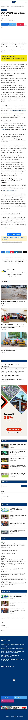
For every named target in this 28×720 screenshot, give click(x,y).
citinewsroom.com (9, 228)
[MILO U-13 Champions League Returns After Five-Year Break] (4, 453)
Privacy (3, 493)
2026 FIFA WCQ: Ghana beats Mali (17, 458)
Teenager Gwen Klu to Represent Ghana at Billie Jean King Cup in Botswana (18, 445)
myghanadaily (9, 18)
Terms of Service (5, 496)
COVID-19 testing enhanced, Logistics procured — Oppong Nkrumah (21, 261)
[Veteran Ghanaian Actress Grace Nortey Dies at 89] (4, 517)
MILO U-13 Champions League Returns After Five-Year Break (17, 452)
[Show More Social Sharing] (25, 24)
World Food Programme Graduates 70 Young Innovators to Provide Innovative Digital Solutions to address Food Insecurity (13, 326)
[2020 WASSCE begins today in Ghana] (14, 33)
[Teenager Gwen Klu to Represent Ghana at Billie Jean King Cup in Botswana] (4, 446)
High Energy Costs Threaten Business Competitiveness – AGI (17, 531)
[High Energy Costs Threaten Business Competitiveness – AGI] (4, 532)
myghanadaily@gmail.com (8, 58)
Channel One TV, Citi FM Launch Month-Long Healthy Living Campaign (18, 509)
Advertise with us (6, 242)
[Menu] (2, 2)
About (2, 491)
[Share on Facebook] (5, 24)
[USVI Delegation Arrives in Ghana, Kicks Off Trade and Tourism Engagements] (14, 339)
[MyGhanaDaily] (14, 2)
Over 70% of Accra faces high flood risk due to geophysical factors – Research (13, 302)
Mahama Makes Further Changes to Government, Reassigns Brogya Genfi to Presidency (18, 523)
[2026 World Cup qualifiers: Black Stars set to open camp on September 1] (4, 475)
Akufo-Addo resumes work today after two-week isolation (7, 261)
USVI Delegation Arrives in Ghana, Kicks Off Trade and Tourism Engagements (13, 350)
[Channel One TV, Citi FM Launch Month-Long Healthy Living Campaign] (4, 510)
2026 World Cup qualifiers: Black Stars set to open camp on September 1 (17, 474)
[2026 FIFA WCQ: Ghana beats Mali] (4, 460)
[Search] (26, 2)
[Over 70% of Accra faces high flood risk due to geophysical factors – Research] (14, 292)
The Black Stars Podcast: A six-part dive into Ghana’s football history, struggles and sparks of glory (18, 466)
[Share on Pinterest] (20, 24)
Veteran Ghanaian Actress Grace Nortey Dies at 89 (12, 368)
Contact (3, 499)
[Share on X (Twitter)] (12, 24)
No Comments (5, 20)
